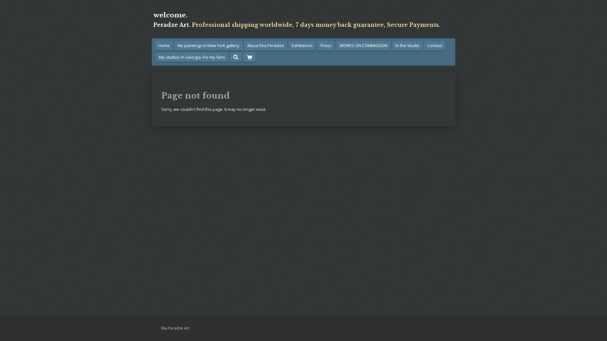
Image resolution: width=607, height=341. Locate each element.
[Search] (236, 57)
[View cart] (249, 57)
